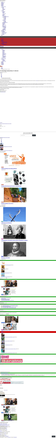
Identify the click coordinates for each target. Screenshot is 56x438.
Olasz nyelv (4, 23)
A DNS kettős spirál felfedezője (6, 222)
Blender (6, 429)
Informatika (4, 52)
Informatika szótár (4, 44)
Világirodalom (4, 29)
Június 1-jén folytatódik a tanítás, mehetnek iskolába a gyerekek (7, 405)
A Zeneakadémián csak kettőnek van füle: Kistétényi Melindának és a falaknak (14, 240)
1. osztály (5, 27)
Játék (3, 8)
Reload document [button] (4, 91)
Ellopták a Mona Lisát (3, 298)
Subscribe (34, 135)
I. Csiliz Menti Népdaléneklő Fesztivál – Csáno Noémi (6, 374)
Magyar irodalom (4, 53)
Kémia (3, 15)
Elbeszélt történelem (5, 32)
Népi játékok (2, 41)
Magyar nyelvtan (4, 54)
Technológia (2, 30)
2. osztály (5, 20)
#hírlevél (6, 137)
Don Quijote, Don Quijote (5, 257)
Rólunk (2, 39)
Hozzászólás (2, 332)
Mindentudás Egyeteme (5, 22)
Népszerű (2, 331)
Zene (1, 35)
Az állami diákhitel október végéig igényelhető (7, 146)
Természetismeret (4, 56)
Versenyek (2, 34)
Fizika (3, 51)
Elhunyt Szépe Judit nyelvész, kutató (6, 306)
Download (1, 122)
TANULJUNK (2, 43)
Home (1, 38)
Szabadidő (2, 7)
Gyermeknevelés (4, 33)
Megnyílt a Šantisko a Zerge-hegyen (7, 203)
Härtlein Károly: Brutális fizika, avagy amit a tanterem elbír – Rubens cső (10, 305)
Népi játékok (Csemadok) (5, 42)
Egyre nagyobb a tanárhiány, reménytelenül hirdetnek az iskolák (9, 307)
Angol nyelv (4, 11)
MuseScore (1, 431)
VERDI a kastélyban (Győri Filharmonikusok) (9, 168)
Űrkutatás (5, 28)
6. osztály (5, 18)
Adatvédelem (2, 40)
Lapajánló (4, 9)
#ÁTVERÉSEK (1, 137)
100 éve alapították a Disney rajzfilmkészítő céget (7, 150)
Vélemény (2, 63)
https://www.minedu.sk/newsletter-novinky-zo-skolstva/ (5, 123)
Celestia (5, 432)
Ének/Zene (4, 12)
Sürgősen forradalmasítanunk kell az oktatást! (6, 330)
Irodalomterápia (4, 6)
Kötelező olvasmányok (6, 16)
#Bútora (4, 137)
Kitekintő (2, 4)
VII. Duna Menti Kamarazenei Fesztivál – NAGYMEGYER (7, 300)
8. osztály (5, 13)
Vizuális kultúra (4, 57)
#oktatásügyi (8, 137)
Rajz (3, 25)
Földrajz (3, 14)
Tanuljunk (2, 49)
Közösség (2, 5)
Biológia (3, 50)
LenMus (1, 430)
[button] (55, 36)
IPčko (37, 80)
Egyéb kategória (3, 2)
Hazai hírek (2, 59)
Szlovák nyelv (4, 26)
